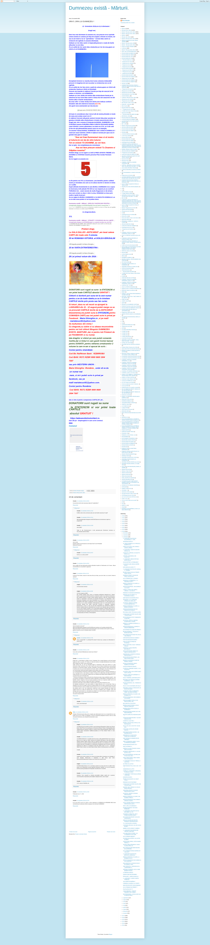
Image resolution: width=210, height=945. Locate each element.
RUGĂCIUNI (124, 446)
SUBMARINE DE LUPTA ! (128, 769)
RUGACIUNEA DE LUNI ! (127, 56)
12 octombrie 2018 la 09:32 (83, 563)
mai (124, 905)
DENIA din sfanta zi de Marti (128, 250)
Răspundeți (75, 505)
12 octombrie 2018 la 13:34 (82, 712)
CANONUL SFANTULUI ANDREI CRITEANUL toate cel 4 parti (129, 363)
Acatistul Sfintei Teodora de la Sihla (130, 347)
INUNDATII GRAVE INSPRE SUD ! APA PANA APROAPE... (131, 712)
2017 (123, 915)
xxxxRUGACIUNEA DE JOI (128, 324)
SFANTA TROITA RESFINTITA (128, 454)
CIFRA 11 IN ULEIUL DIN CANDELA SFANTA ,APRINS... (131, 547)
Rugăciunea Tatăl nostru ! (127, 312)
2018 (123, 531)
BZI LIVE (124, 198)
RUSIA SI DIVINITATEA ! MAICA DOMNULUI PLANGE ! (130, 664)
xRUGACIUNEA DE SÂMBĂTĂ (128, 151)
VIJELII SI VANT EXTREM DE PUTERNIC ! (129, 642)
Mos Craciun (124, 106)
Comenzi (73, 425)
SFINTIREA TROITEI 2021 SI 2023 (129, 457)
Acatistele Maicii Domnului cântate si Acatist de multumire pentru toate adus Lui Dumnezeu (131, 86)
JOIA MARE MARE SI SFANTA (128, 402)
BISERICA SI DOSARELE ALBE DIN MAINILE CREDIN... (131, 661)
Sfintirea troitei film (126, 472)
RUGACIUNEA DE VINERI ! (128, 130)
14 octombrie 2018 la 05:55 (87, 754)
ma (122, 212)
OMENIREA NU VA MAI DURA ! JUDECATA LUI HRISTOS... (130, 736)
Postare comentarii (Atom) (81, 834)
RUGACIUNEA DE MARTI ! (128, 75)
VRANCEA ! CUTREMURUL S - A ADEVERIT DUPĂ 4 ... (130, 581)
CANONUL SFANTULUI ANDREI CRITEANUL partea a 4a (129, 283)
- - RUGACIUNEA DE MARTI (128, 271)
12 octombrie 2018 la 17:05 (87, 637)
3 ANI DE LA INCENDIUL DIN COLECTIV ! (129, 556)
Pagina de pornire (92, 831)
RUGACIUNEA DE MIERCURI (128, 53)
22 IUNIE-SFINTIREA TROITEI (128, 329)
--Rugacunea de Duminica (128, 89)
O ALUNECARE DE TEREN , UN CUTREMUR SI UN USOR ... (130, 834)
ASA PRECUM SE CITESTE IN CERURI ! (131, 344)
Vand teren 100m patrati (127, 491)
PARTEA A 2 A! (125, 417)
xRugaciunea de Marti (127, 90)
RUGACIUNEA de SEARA (127, 445)
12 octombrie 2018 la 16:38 (87, 525)
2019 (123, 529)
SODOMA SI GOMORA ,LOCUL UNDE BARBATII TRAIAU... (131, 870)
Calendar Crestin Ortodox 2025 (129, 379)
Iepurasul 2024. (125, 160)
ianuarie (125, 913)
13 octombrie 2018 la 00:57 (87, 552)
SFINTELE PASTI (125, 455)
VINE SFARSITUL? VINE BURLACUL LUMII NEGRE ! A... (131, 867)
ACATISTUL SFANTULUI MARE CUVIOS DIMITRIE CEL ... (130, 603)
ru (122, 321)
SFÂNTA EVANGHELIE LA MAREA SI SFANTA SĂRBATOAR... (131, 627)
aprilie (124, 907)
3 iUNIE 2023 (125, 331)
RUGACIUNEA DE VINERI (128, 55)
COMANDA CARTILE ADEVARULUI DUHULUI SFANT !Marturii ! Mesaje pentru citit (131, 242)
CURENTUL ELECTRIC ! (128, 720)
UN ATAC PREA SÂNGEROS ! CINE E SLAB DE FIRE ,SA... (131, 845)
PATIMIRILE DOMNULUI (127, 257)
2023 (123, 521)
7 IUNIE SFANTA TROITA (127, 193)
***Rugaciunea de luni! (127, 71)
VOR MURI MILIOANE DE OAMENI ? (131, 637)
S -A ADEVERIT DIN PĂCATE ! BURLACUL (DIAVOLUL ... (129, 854)
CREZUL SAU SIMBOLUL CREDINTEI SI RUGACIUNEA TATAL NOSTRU (131, 375)
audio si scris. (125, 498)
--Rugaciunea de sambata (127, 63)
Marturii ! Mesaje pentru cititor (128, 38)
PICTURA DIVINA (126, 262)
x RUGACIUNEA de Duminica (128, 134)
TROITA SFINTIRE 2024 (127, 479)
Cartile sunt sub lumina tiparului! (129, 245)
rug (122, 323)
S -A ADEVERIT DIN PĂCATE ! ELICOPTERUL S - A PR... (129, 539)
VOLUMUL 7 (124, 490)
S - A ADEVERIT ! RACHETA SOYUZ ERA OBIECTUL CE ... (131, 811)
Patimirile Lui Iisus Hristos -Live (129, 435)
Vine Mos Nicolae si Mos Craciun (129, 493)
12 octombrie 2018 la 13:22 (83, 658)
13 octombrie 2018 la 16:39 (83, 791)
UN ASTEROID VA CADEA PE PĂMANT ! (132, 629)
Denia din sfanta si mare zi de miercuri (130, 217)
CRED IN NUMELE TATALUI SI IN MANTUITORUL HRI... (130, 701)
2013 (123, 923)
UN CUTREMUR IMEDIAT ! (129, 836)
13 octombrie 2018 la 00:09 (87, 736)
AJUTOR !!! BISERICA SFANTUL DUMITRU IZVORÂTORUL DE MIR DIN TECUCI (131, 177)
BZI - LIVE (124, 123)
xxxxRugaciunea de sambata (128, 214)
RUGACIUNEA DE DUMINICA (128, 76)
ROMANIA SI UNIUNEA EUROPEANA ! (131, 592)
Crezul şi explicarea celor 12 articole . (130, 384)
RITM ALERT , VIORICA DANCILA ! (130, 876)
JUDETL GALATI (125, 301)
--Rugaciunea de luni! (126, 66)
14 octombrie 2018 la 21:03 (87, 763)
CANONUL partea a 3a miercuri (129, 372)
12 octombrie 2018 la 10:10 (83, 573)
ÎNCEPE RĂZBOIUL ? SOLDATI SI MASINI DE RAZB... (130, 632)
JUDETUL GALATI (126, 404)
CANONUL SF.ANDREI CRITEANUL (130, 371)
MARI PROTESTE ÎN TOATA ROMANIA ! (132, 885)
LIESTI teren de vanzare (127, 409)
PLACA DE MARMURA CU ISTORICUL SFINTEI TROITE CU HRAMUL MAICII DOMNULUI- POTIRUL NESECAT (130, 427)
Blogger (110, 934)
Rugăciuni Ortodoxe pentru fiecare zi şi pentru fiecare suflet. (130, 452)
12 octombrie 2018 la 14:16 (87, 510)
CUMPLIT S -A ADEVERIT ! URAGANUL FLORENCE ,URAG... (132, 771)
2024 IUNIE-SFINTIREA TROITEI (129, 167)
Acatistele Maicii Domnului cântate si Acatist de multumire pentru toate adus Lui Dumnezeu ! (131, 181)
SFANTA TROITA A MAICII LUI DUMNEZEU (131, 314)
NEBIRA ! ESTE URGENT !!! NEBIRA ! (131, 828)
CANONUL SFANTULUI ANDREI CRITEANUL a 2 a (129, 360)
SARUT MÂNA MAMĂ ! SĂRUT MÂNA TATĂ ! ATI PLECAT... (131, 758)
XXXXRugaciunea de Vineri (128, 495)
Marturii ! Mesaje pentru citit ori (128, 50)
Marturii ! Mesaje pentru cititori (128, 32)
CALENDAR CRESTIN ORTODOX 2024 (131, 356)
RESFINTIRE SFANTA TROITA (128, 440)
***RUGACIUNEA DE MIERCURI (129, 114)
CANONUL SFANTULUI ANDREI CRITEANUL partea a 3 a (129, 233)
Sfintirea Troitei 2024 (126, 471)
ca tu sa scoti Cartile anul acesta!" (129, 500)
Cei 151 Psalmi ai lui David (128, 382)
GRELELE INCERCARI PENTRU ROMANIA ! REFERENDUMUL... (131, 821)
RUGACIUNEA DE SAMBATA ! (128, 80)
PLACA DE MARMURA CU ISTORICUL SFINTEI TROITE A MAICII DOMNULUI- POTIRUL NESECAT (130, 423)
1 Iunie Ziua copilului (126, 135)
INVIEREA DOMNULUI (127, 401)
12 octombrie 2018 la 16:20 (87, 724)
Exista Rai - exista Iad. (127, 104)
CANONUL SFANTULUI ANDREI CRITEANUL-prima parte (129, 369)
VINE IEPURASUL (126, 270)
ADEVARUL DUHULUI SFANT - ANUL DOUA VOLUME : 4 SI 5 (130, 340)
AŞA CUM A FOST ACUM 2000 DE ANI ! (130, 349)
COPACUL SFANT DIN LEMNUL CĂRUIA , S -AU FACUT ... (130, 590)
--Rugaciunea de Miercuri (127, 70)
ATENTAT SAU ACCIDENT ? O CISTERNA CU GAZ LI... (130, 595)
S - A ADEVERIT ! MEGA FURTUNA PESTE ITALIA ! (131, 559)
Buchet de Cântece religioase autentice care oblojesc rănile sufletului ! (130, 354)
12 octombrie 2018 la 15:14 (87, 517)
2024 (123, 328)
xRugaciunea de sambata (127, 99)
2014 (123, 921)
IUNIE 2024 (124, 299)
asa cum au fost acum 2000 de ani (129, 497)
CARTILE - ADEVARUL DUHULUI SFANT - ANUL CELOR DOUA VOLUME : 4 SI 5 (131, 166)
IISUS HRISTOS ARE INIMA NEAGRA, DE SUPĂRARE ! (131, 848)
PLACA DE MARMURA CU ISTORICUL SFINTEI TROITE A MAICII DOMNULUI (130, 419)
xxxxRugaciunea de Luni (127, 227)
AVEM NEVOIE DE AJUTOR (128, 277)
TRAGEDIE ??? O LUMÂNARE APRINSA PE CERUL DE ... (130, 600)
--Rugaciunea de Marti (127, 73)
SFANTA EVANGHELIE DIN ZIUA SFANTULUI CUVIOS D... (130, 610)
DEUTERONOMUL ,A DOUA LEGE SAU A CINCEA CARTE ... (132, 895)
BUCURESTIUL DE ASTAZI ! (129, 703)
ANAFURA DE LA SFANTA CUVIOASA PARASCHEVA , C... (131, 655)
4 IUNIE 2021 (125, 333)
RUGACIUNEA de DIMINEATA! (128, 443)
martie (124, 909)
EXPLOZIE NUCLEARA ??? (129, 567)
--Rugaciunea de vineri (127, 61)
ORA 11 (123, 255)
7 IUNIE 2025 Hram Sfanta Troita (129, 111)
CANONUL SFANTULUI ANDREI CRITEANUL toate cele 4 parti (129, 366)
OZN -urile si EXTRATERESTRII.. (129, 51)
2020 (123, 527)
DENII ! (123, 292)
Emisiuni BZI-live (125, 137)
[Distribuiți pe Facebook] (92, 491)
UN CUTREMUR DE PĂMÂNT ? (130, 887)
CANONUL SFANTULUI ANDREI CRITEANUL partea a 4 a (129, 280)
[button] (109, 205)
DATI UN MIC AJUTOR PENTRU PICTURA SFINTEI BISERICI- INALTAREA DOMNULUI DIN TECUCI (131, 248)
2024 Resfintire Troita (126, 191)
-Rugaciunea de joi (126, 326)
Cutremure (124, 48)
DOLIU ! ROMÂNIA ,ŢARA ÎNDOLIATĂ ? (132, 677)
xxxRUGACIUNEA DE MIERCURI (129, 154)
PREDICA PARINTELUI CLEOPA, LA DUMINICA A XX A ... (131, 857)
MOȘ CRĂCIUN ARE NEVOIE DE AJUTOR (131, 412)
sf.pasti (123, 507)
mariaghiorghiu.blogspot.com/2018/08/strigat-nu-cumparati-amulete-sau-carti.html (90, 222)
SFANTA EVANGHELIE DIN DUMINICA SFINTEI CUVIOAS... (131, 800)
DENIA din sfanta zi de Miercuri (129, 290)
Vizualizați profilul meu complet (127, 22)
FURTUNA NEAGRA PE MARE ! (130, 639)
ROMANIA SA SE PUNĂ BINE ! (130, 782)
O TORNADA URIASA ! (128, 872)
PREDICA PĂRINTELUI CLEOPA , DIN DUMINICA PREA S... (131, 797)
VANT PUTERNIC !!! (127, 746)
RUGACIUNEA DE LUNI (127, 139)
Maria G (77, 449)
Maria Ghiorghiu (126, 20)
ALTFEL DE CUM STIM (127, 342)
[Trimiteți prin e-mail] (87, 491)
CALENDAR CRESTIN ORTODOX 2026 (131, 358)
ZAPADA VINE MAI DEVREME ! (130, 874)
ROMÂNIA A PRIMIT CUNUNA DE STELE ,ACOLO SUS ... (130, 576)
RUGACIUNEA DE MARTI (127, 68)
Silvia (74, 712)
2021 (123, 525)
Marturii (74, 492)
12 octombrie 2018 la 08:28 (83, 501)
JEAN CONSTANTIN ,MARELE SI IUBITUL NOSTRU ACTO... (130, 651)
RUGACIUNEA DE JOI (127, 58)
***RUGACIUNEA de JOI (127, 60)
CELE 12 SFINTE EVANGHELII (129, 287)
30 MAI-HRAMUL (126, 96)
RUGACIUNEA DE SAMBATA (128, 117)
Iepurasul (124, 252)
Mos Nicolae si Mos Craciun (128, 102)
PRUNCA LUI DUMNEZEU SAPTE (129, 304)
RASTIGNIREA (125, 436)
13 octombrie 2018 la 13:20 (87, 701)
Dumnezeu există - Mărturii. (99, 8)
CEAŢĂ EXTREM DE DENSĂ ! (129, 666)
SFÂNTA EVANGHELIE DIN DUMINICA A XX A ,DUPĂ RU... (132, 861)
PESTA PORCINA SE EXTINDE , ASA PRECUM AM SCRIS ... (131, 658)
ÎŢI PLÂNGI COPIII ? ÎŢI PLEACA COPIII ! (132, 612)
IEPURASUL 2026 (126, 116)
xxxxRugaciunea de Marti (127, 142)
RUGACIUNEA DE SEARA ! (128, 441)
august (124, 899)
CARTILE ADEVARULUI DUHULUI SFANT (131, 169)
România (124, 132)
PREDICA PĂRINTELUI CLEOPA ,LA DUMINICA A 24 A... (131, 584)
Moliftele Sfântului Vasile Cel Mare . (130, 149)
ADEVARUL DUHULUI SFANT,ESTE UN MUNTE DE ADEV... (132, 688)
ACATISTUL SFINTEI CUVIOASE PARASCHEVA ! (130, 794)
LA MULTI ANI (125, 407)
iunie (124, 903)
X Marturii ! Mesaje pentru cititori (129, 97)
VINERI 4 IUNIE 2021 (126, 488)
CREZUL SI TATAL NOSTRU (128, 377)
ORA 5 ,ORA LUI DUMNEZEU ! (130, 805)
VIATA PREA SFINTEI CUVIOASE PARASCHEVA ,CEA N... (130, 791)
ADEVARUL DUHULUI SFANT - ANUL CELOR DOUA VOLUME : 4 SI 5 (130, 196)
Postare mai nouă (73, 831)
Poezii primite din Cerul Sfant (128, 94)
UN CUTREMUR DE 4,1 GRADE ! (130, 578)
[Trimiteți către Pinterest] (93, 491)
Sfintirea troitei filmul (126, 474)
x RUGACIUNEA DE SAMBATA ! (129, 119)
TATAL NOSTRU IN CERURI (128, 477)
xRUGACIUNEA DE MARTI (128, 127)
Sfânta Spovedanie (126, 476)
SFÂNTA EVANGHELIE (127, 268)
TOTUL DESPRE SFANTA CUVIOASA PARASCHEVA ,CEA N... (131, 803)
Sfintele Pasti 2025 (126, 469)
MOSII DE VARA (125, 411)
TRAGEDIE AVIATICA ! (128, 541)
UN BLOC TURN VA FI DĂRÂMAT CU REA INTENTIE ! (131, 675)
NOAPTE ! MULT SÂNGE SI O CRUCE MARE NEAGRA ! (131, 788)
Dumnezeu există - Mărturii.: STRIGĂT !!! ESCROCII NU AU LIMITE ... (92, 220)
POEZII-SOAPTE (125, 430)
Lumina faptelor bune (126, 254)
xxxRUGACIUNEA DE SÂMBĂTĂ (129, 225)
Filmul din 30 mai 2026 (127, 399)
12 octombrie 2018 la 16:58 (87, 591)
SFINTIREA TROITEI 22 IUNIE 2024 (130, 266)
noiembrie (125, 535)
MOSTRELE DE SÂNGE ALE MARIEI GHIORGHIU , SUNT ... (131, 680)
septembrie (125, 897)
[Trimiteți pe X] (90, 491)
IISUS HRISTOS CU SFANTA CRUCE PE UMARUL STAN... (131, 864)
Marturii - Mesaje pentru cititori (128, 44)
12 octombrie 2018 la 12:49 (83, 649)
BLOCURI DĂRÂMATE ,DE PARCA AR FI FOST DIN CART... (131, 755)
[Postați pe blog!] (89, 491)
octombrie (125, 536)
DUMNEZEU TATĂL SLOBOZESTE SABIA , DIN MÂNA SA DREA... (131, 691)
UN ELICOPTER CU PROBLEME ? (131, 562)
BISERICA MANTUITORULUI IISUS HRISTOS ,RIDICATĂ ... (131, 706)
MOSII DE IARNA (125, 219)
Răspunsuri (76, 508)
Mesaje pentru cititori (81, 492)
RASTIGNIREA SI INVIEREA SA (129, 438)
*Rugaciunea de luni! (126, 101)
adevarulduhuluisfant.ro (80, 450)
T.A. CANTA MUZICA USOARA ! (130, 823)
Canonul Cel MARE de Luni (128, 380)
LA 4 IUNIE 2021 (125, 406)
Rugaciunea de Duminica (127, 175)
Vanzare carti (125, 83)
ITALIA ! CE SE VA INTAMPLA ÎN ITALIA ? (132, 685)
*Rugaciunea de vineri (127, 78)
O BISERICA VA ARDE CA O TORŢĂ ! (131, 883)
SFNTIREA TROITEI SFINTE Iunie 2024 (130, 462)
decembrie (125, 533)
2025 (123, 517)
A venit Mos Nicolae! (126, 338)
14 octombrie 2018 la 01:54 (83, 800)
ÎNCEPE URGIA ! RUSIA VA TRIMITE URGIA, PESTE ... (131, 573)
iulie (124, 901)
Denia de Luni (125, 216)
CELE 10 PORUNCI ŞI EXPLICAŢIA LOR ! (131, 235)
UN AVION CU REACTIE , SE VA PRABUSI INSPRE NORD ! (130, 814)
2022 (123, 523)
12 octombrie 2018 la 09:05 (83, 540)
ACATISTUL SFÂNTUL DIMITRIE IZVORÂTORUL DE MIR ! (130, 621)
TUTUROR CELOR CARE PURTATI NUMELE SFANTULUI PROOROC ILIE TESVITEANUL (130, 482)
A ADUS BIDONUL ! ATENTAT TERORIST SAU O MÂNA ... (129, 892)
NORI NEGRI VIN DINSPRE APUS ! (131, 597)
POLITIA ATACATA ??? (128, 889)
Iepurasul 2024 (125, 158)
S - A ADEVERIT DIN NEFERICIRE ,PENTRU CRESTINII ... (130, 831)
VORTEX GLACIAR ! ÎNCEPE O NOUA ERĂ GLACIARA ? (131, 749)
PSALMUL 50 (125, 433)
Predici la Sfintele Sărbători (128, 46)
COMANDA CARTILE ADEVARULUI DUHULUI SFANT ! (130, 239)
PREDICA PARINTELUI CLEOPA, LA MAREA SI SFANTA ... (131, 606)
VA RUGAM (124, 486)
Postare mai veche (111, 831)
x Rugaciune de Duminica (127, 152)
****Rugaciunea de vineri (127, 109)
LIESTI (123, 302)
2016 (123, 917)
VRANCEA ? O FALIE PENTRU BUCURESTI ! (130, 648)
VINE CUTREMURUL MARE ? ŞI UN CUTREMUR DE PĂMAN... (131, 742)
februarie (125, 911)
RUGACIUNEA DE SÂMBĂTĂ (128, 81)
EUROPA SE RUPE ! (127, 777)
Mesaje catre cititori (126, 37)
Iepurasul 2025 (125, 112)
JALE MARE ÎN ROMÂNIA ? (129, 881)
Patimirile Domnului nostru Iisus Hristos (130, 306)
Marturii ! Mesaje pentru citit (128, 43)
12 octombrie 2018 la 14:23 (87, 584)
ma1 (123, 503)
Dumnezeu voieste (126, 394)
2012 (123, 925)
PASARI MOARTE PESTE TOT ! (130, 744)
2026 (123, 516)
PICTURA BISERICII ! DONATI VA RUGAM (131, 172)
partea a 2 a (124, 505)
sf (122, 188)
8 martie (123, 276)
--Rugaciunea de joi (126, 65)
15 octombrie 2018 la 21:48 (87, 781)
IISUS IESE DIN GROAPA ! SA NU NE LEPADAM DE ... (131, 817)
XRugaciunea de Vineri (127, 211)
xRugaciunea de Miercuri (127, 92)
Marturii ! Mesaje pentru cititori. (128, 33)
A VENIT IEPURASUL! (127, 336)
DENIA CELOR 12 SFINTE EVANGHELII (131, 288)
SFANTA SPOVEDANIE (127, 209)
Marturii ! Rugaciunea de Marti (128, 125)
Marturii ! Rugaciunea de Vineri (129, 207)
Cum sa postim (125, 385)
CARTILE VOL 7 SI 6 (126, 285)
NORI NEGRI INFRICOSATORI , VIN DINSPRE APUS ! (131, 733)
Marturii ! (124, 35)
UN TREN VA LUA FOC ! (128, 763)
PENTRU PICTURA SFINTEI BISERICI (130, 186)
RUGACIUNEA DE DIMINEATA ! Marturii (130, 307)
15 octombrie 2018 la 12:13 (87, 773)
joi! (122, 502)
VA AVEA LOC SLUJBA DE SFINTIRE (130, 485)
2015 (123, 919)
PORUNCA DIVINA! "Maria (128, 431)
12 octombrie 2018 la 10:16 (83, 624)
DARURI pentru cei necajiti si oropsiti (130, 387)
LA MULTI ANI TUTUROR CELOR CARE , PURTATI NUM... (132, 615)
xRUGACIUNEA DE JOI (127, 224)
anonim (78, 637)
